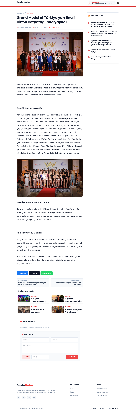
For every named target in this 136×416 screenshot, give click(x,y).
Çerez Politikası (102, 395)
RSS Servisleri (74, 395)
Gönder (72, 356)
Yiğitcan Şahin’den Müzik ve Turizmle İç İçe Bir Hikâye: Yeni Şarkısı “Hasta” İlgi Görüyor (102, 43)
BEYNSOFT (115, 408)
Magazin (29, 13)
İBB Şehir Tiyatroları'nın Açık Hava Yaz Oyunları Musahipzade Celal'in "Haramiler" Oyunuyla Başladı (103, 24)
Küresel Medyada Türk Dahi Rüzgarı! (101, 58)
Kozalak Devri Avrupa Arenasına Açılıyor (103, 51)
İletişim (72, 392)
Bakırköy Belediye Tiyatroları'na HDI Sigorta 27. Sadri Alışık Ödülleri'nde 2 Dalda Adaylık (104, 34)
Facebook (23, 273)
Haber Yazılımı (98, 408)
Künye (72, 389)
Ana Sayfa (20, 13)
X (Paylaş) (35, 273)
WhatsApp (47, 273)
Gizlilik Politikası (102, 389)
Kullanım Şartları (102, 392)
